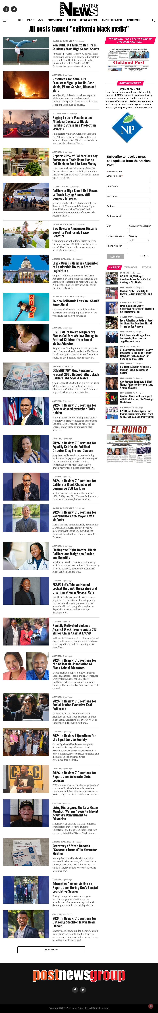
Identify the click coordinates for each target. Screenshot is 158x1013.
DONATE (30, 20)
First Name (112, 186)
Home (19, 20)
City (109, 226)
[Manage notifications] (150, 1006)
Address (111, 206)
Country (133, 236)
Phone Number (114, 246)
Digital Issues (133, 20)
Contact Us (78, 28)
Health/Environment (112, 20)
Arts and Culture (88, 20)
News (40, 20)
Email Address (115, 176)
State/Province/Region (139, 226)
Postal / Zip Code (115, 236)
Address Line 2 (114, 216)
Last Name (112, 196)
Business (71, 20)
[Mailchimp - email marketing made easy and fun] (144, 256)
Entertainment (55, 20)
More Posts (51, 950)
